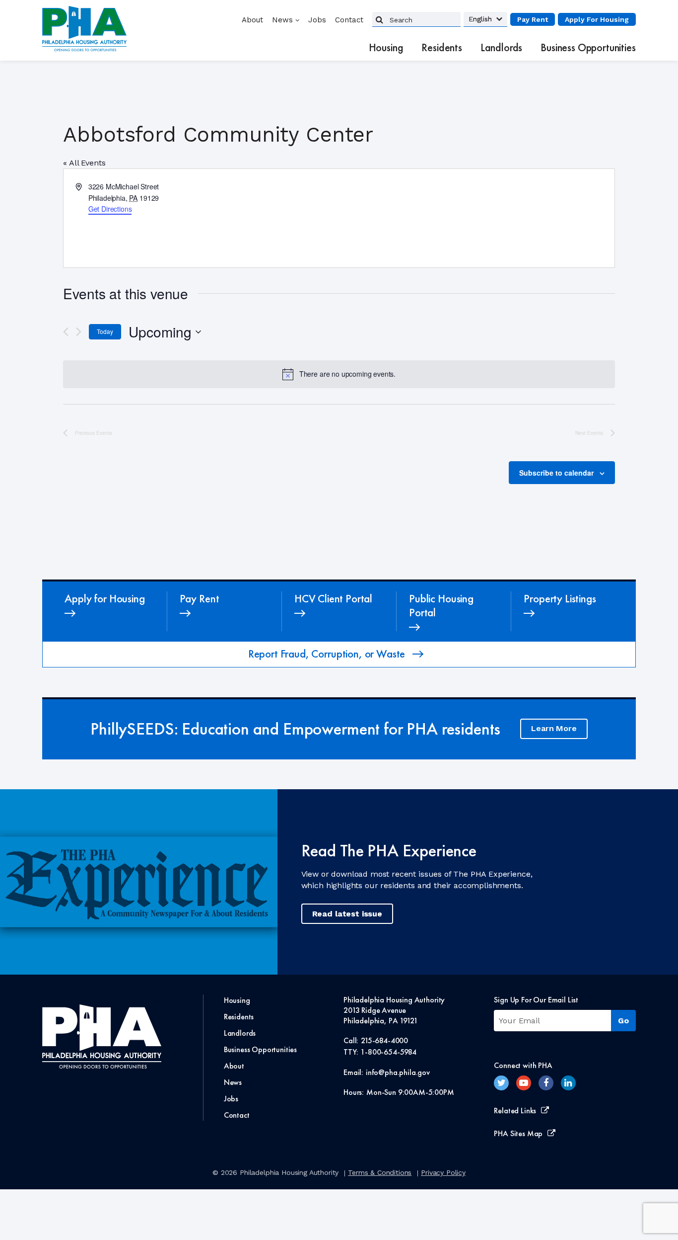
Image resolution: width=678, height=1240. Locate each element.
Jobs (317, 19)
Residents (441, 48)
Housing (386, 48)
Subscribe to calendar (556, 473)
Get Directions (110, 209)
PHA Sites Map (518, 1133)
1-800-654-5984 (388, 1052)
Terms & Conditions (379, 1172)
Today (105, 331)
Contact (349, 19)
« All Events (84, 162)
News (282, 19)
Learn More (553, 728)
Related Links (515, 1110)
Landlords (501, 48)
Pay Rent (532, 19)
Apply (597, 19)
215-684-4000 (384, 1040)
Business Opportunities (588, 48)
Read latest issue (347, 913)
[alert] (338, 374)
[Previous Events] (65, 332)
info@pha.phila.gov (398, 1072)
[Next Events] (78, 332)
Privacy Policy (443, 1172)
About (252, 19)
